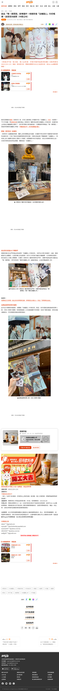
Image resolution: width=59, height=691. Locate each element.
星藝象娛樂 (50, 679)
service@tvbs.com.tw (12, 663)
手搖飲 (10, 11)
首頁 (2, 11)
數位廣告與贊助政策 (37, 679)
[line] (10, 683)
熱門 (19, 6)
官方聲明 (50, 677)
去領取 (28, 79)
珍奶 (49, 120)
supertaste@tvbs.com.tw (13, 661)
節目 (15, 6)
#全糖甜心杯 (25, 593)
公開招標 (50, 674)
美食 (23, 6)
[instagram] (14, 683)
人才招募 (4, 677)
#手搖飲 (33, 593)
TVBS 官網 (48, 689)
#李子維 (10, 593)
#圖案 (52, 588)
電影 (11, 120)
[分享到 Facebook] (46, 24)
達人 (49, 6)
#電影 (35, 588)
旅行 (27, 6)
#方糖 (46, 588)
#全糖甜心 (12, 588)
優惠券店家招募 (20, 672)
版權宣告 (19, 679)
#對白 (3, 593)
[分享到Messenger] (53, 24)
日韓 (45, 6)
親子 (37, 6)
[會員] (56, 2)
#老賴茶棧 (20, 588)
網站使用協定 (35, 677)
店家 (53, 6)
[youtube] (6, 683)
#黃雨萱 (17, 593)
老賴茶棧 (14, 122)
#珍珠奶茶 (28, 588)
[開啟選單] (2, 2)
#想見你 (4, 588)
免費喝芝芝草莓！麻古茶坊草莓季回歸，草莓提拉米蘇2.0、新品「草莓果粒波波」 (26, 300)
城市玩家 (4, 6)
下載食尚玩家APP (6, 494)
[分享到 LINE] (49, 24)
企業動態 (4, 679)
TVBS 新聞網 (54, 689)
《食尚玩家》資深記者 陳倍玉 (14, 24)
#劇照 (40, 588)
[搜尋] (53, 2)
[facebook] (3, 683)
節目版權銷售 (51, 672)
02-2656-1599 (12, 665)
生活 (41, 6)
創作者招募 (19, 674)
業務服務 (34, 672)
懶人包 (32, 6)
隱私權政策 (35, 674)
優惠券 (10, 6)
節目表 (18, 677)
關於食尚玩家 (5, 672)
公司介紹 (4, 674)
